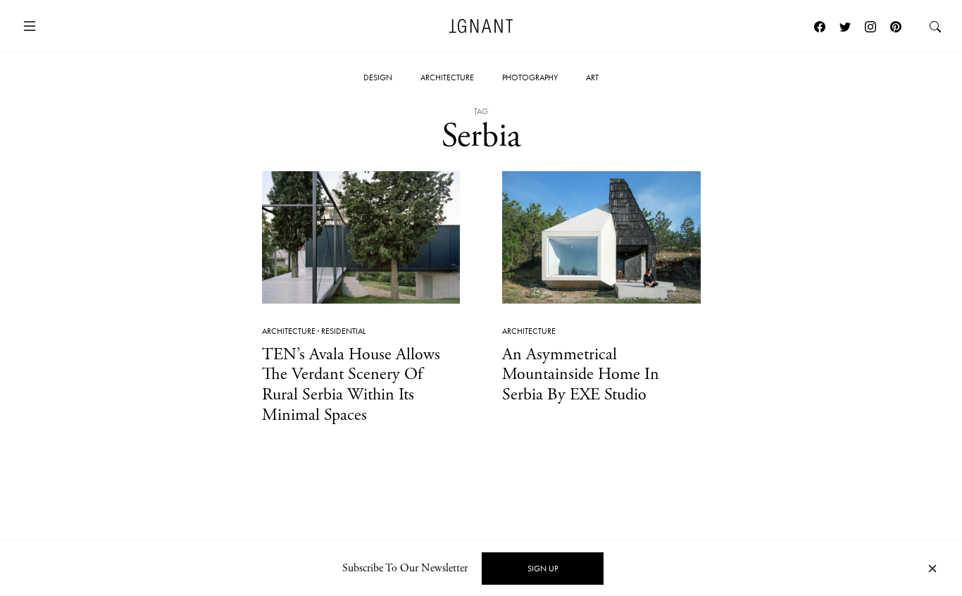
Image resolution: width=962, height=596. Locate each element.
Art (592, 77)
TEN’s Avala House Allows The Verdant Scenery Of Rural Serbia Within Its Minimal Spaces (351, 385)
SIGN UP (542, 568)
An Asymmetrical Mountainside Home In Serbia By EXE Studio (580, 375)
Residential (343, 331)
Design (377, 77)
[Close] (932, 569)
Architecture (447, 77)
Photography (530, 77)
